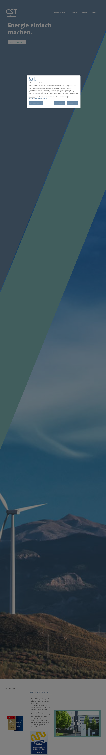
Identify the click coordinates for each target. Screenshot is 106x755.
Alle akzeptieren (72, 103)
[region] (53, 91)
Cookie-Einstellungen (36, 103)
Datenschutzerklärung (41, 98)
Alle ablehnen (60, 103)
